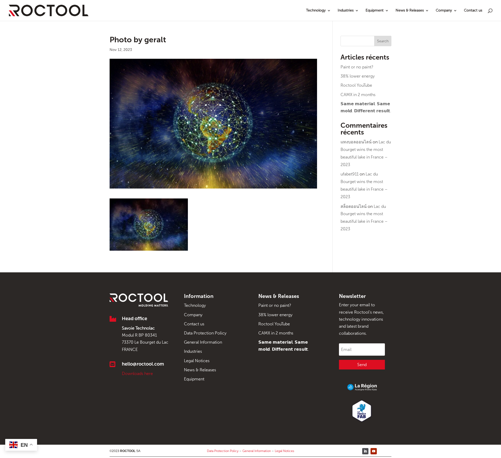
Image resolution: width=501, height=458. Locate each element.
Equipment (375, 11)
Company (444, 11)
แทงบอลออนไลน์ (356, 141)
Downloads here (137, 373)
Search (383, 41)
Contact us (473, 11)
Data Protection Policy (205, 333)
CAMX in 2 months (358, 94)
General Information (203, 342)
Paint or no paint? (357, 66)
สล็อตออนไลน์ (354, 206)
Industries (346, 11)
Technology (316, 11)
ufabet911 (350, 174)
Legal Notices (197, 360)
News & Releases (410, 11)
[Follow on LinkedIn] (365, 451)
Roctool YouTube (356, 85)
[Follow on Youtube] (374, 451)
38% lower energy (358, 76)
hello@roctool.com (143, 364)
